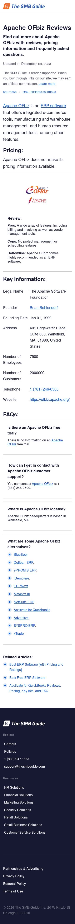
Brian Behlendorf (44, 307)
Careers (10, 743)
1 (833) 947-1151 (17, 758)
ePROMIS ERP (25, 570)
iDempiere (21, 578)
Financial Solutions (18, 794)
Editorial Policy (14, 883)
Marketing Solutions (19, 802)
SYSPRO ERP (24, 625)
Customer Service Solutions (24, 832)
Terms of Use (13, 891)
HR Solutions (14, 787)
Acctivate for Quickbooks (32, 609)
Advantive (21, 617)
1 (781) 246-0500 (44, 389)
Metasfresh (22, 593)
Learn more (47, 83)
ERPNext (21, 585)
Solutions (9, 92)
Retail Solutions (16, 817)
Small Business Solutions (39, 92)
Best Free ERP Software (27, 677)
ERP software (53, 105)
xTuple (19, 633)
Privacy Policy (13, 875)
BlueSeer (21, 554)
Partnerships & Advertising (23, 868)
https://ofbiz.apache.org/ (50, 399)
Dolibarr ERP (23, 562)
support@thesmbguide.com (24, 766)
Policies (10, 751)
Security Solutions (17, 809)
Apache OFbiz (16, 105)
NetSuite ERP (24, 601)
